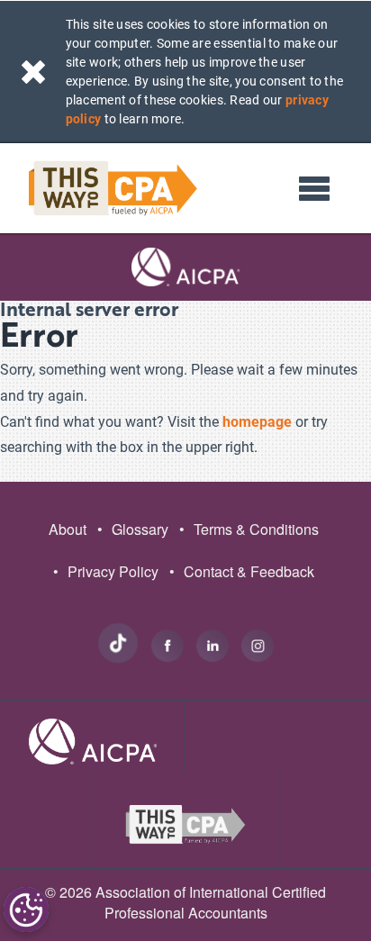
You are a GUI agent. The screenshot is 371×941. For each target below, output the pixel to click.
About (67, 529)
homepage (257, 421)
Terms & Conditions (249, 529)
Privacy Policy (105, 571)
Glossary (132, 529)
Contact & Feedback (241, 571)
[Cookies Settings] (26, 909)
